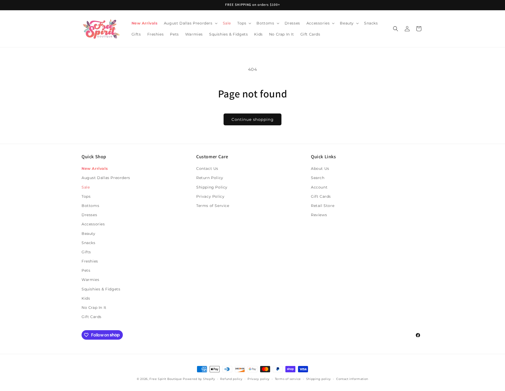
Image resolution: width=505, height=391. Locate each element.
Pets (86, 270)
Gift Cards (92, 316)
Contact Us (207, 168)
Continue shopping (252, 119)
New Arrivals (95, 168)
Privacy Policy (210, 196)
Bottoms (90, 205)
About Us (320, 168)
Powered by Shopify (199, 379)
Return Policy (209, 178)
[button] (190, 23)
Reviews (319, 214)
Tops (86, 196)
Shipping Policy (212, 187)
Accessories (93, 224)
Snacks (88, 242)
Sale (86, 187)
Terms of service (288, 378)
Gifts (86, 252)
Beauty (88, 233)
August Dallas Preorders (106, 178)
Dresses (89, 214)
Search (318, 178)
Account (319, 187)
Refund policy (231, 378)
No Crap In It (94, 307)
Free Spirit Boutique (166, 379)
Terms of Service (212, 205)
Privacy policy (259, 378)
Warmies (90, 280)
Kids (86, 298)
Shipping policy (318, 378)
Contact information (352, 378)
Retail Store (322, 205)
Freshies (90, 261)
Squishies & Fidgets (101, 289)
